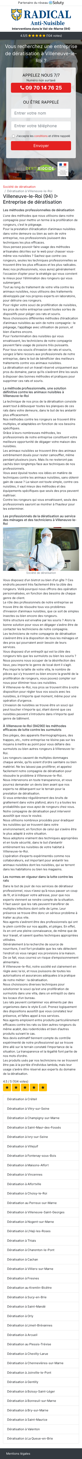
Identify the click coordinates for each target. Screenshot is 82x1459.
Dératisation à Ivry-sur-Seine (27, 1137)
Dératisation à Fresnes (23, 1278)
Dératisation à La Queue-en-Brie (30, 1438)
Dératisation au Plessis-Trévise (29, 1344)
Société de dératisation (19, 187)
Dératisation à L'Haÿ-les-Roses (29, 1231)
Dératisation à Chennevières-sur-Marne (35, 1363)
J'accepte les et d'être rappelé (43, 136)
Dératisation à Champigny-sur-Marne (33, 1118)
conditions (41, 136)
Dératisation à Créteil (22, 1099)
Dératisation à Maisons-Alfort (28, 1165)
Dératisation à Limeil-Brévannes (29, 1325)
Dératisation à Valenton (23, 1429)
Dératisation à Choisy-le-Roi (27, 1193)
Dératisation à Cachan (22, 1259)
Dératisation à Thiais (21, 1240)
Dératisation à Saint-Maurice (27, 1419)
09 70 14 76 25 (43, 88)
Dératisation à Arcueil (22, 1335)
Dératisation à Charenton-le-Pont (30, 1250)
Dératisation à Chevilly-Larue (27, 1354)
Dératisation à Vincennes (24, 1174)
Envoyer (41, 145)
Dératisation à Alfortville (24, 1184)
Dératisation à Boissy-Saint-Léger (31, 1391)
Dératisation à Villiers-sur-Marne (30, 1269)
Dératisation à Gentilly (22, 1382)
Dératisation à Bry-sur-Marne (27, 1410)
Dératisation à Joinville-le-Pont (29, 1372)
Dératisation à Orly (20, 1316)
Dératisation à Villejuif (22, 1146)
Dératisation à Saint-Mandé (26, 1306)
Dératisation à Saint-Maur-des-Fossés (34, 1127)
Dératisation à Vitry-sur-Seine (28, 1108)
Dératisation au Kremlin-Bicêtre (29, 1288)
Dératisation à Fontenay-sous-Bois (31, 1156)
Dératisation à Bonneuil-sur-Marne (31, 1401)
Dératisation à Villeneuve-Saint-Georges (35, 1212)
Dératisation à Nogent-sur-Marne (30, 1222)
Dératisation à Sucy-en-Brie (27, 1297)
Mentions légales (18, 1453)
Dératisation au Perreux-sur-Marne (32, 1203)
